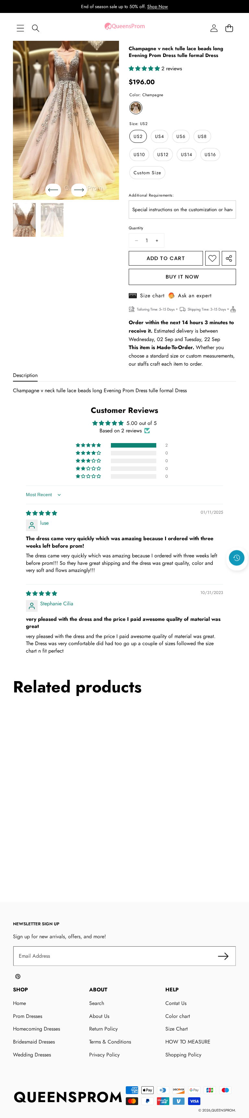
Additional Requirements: (151, 195)
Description (25, 375)
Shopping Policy (183, 1054)
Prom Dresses (27, 1016)
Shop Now (157, 6)
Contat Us (175, 1003)
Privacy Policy (104, 1054)
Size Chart (176, 1028)
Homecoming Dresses (36, 1028)
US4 (159, 136)
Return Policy (103, 1028)
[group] (24, 220)
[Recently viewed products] (236, 558)
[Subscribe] (223, 956)
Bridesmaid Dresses (34, 1041)
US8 (202, 136)
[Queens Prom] (124, 28)
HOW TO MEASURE (187, 1041)
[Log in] (214, 28)
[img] (41, 513)
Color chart (177, 1016)
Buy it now (182, 276)
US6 (180, 136)
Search (96, 1003)
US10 (139, 154)
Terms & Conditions (110, 1041)
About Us (99, 1016)
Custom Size (147, 172)
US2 (138, 136)
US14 (186, 154)
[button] (229, 28)
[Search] (35, 28)
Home (19, 1003)
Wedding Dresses (32, 1054)
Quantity (136, 228)
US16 (210, 154)
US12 (163, 154)
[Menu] (20, 28)
